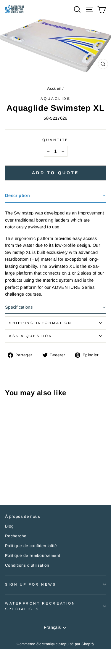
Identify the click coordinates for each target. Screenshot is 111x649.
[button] (55, 196)
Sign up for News (30, 584)
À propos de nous (22, 516)
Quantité (55, 140)
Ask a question (30, 336)
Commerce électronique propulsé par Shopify (55, 644)
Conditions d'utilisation (27, 565)
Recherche (15, 536)
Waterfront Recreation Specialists (40, 606)
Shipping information (40, 323)
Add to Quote (55, 172)
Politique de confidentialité (31, 546)
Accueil (54, 88)
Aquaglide (56, 98)
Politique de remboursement (32, 555)
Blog (9, 526)
